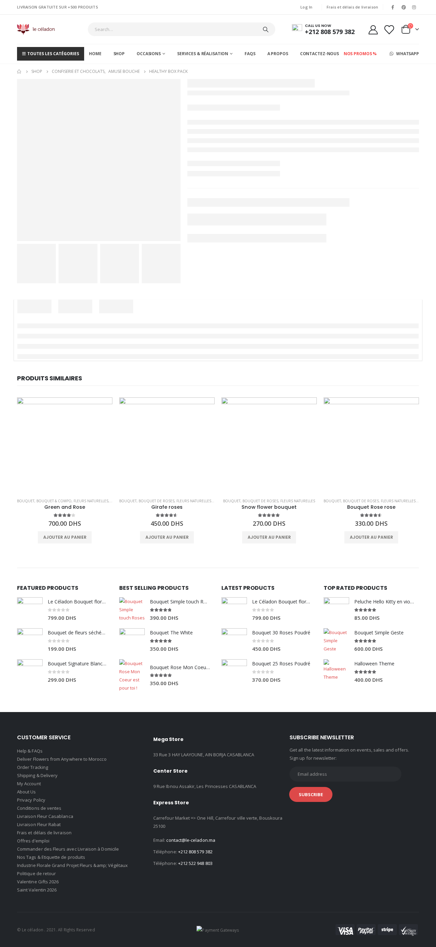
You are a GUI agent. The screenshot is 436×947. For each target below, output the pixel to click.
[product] (64, 445)
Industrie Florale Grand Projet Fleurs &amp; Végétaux (72, 865)
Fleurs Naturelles (91, 501)
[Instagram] (414, 7)
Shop (119, 54)
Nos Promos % (360, 54)
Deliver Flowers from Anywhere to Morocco (62, 759)
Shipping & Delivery (37, 775)
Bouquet (25, 501)
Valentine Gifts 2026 (38, 882)
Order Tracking (32, 767)
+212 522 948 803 (195, 863)
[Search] (265, 29)
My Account (29, 783)
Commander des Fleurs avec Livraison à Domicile (68, 849)
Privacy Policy (31, 800)
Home (95, 54)
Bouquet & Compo (54, 501)
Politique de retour (36, 873)
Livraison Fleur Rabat (39, 824)
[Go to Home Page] (19, 71)
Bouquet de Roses (156, 501)
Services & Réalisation (202, 54)
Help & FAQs (30, 751)
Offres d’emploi (33, 841)
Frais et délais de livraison (352, 7)
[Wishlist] (389, 29)
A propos (277, 54)
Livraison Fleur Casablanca (45, 816)
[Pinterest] (403, 7)
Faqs (250, 54)
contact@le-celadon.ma (190, 840)
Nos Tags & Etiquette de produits (51, 857)
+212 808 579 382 (195, 852)
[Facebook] (392, 7)
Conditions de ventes (39, 808)
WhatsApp (407, 54)
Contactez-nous (319, 54)
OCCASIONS (149, 54)
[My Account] (373, 29)
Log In (306, 7)
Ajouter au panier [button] (65, 537)
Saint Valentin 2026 (37, 890)
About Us (26, 792)
